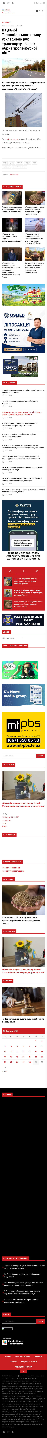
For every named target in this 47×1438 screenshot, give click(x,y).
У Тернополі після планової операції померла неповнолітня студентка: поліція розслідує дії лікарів (23, 446)
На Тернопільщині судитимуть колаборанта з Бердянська (20, 402)
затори (19, 163)
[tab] (10, 571)
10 (5, 1052)
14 (30, 1052)
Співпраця (38, 1356)
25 (11, 1062)
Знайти (40, 756)
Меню (41, 11)
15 (36, 1052)
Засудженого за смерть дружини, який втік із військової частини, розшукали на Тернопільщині (34, 267)
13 (23, 1052)
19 (17, 1057)
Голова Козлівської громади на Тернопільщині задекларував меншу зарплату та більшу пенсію (21, 457)
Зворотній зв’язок (22, 1356)
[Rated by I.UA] (23, 1329)
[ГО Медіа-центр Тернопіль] (23, 1341)
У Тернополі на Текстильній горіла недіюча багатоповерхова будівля (19, 435)
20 (23, 1057)
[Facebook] (4, 3)
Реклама (13, 1362)
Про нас (8, 1356)
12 (17, 1052)
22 (36, 1057)
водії (5, 163)
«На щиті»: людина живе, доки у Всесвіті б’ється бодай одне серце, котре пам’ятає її (21, 413)
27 (23, 1062)
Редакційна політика (23, 1367)
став (34, 163)
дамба (12, 163)
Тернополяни (14, 175)
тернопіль (6, 167)
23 (42, 1057)
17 (5, 1057)
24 (5, 1062)
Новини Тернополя (11, 868)
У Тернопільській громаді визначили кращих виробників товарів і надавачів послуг (19, 424)
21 (29, 1057)
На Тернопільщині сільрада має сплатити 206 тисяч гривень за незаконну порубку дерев (22, 479)
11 (11, 1052)
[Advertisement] (23, 1122)
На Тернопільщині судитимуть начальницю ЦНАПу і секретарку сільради (22, 468)
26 (17, 1062)
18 (11, 1057)
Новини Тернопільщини (13, 871)
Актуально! (6, 22)
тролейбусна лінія (19, 167)
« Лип (4, 1071)
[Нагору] (23, 1371)
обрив (27, 163)
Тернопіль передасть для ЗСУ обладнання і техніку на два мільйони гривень (23, 391)
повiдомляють (11, 139)
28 (30, 1062)
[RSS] (12, 3)
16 (42, 1052)
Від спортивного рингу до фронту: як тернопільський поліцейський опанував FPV (23, 491)
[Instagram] (8, 3)
